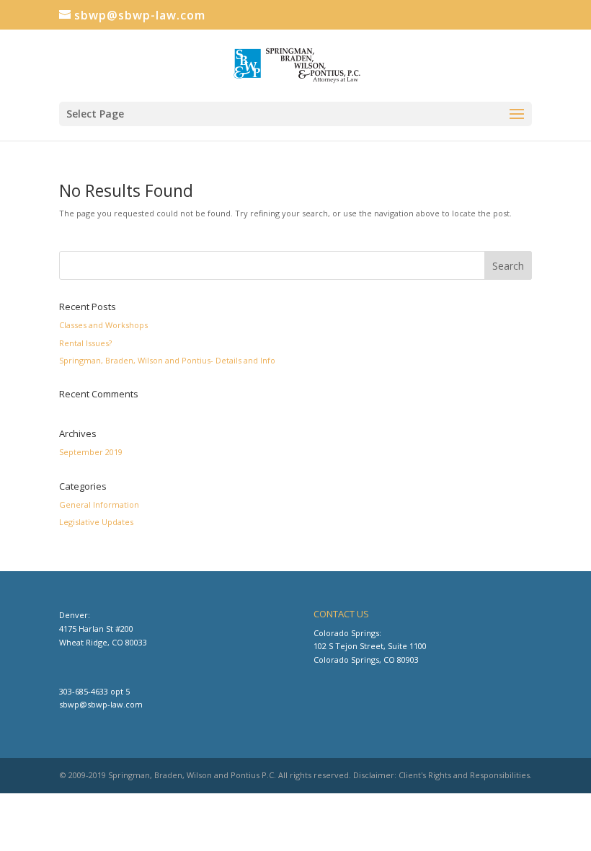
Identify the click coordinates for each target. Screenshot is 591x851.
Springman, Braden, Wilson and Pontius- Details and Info (167, 360)
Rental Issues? (85, 343)
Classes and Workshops (103, 324)
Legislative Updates (96, 521)
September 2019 (91, 451)
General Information (99, 504)
